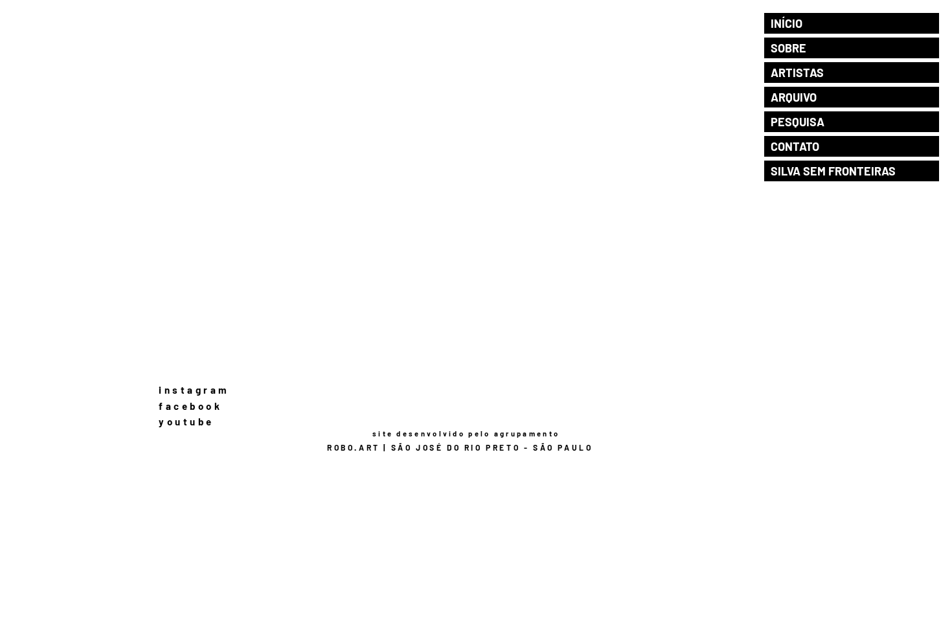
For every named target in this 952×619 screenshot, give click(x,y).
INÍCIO (786, 23)
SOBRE (788, 48)
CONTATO (795, 146)
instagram (194, 390)
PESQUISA (797, 122)
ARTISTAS (797, 72)
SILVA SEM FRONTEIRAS (833, 171)
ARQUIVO (794, 97)
